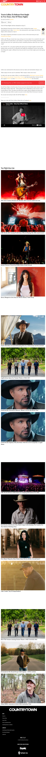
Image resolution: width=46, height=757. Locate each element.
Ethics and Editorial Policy (6, 722)
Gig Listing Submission (6, 732)
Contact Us (4, 734)
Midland (9, 78)
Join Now (41, 82)
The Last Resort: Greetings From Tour (23, 78)
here (26, 94)
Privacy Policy (4, 718)
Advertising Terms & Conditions (7, 724)
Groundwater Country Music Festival (16, 77)
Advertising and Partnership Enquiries (8, 730)
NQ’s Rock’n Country (34, 75)
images (35, 28)
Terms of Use (4, 720)
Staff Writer (12, 19)
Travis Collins (16, 30)
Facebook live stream (6, 36)
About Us (3, 715)
